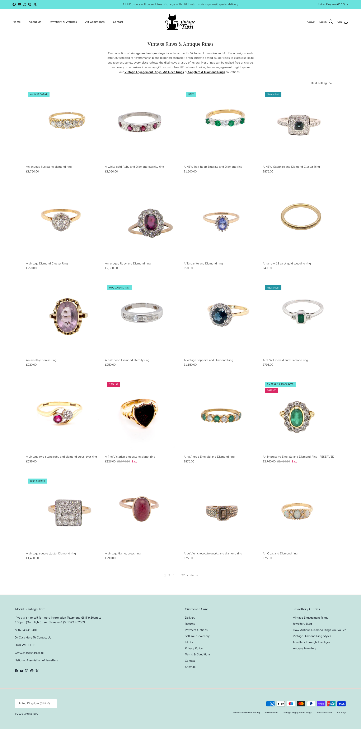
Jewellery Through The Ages (311, 642)
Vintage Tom (30, 713)
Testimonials (271, 712)
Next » (193, 575)
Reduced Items (324, 712)
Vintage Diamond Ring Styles (312, 636)
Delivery (190, 618)
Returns (190, 624)
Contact (118, 22)
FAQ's (189, 642)
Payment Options (196, 630)
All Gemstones (95, 22)
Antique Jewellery (304, 648)
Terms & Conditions (198, 654)
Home (16, 22)
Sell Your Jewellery (197, 636)
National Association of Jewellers (36, 660)
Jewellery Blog (302, 624)
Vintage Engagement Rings (310, 618)
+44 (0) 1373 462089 (71, 622)
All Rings (341, 712)
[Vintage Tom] (180, 22)
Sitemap (190, 667)
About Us (35, 22)
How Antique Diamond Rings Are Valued (319, 630)
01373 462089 (211, 4)
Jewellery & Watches (63, 22)
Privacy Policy (194, 648)
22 (183, 575)
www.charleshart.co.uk (29, 653)
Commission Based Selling (246, 712)
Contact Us (44, 638)
